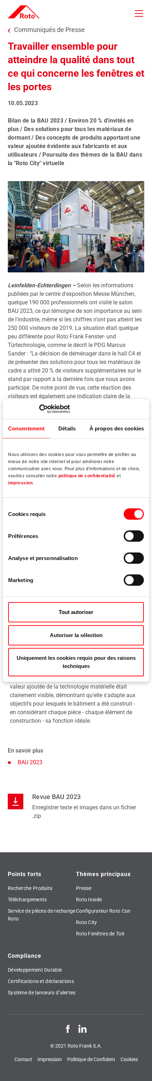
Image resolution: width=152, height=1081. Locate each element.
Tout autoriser (76, 612)
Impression (49, 1059)
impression (20, 483)
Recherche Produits (30, 888)
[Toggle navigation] (139, 13)
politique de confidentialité (87, 476)
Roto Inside (89, 899)
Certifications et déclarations (41, 981)
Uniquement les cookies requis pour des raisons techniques (76, 662)
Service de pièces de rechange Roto (42, 915)
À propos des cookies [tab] (116, 428)
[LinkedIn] (82, 1028)
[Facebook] (68, 1028)
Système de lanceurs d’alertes (42, 992)
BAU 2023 (30, 762)
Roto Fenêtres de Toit (100, 933)
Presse (84, 888)
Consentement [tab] (26, 428)
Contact (23, 1059)
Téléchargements (27, 899)
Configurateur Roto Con (103, 911)
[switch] (134, 536)
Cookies (129, 1059)
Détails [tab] (67, 428)
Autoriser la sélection (76, 635)
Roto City (86, 922)
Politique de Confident (91, 1059)
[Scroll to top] (140, 1069)
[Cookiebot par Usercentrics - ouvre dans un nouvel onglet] (39, 408)
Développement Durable (35, 970)
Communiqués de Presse (49, 29)
